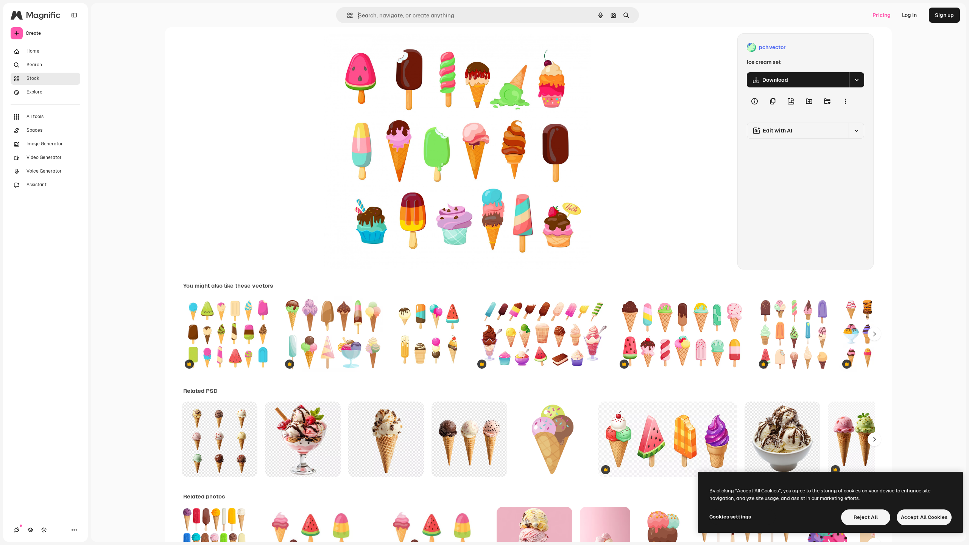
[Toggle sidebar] (74, 15)
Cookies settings (730, 517)
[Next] (874, 334)
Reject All (866, 517)
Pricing (881, 15)
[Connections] (17, 530)
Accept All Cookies (924, 517)
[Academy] (30, 530)
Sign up (944, 15)
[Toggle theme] (44, 530)
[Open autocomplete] (347, 15)
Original (371, 47)
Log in (909, 15)
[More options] (845, 101)
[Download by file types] (856, 79)
